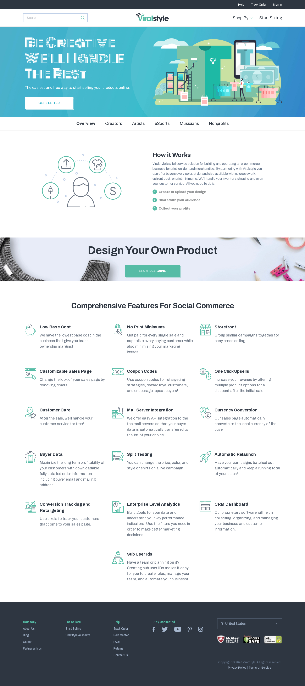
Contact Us (120, 655)
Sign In (277, 4)
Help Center (121, 635)
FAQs (116, 641)
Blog (26, 635)
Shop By (240, 18)
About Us (29, 628)
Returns (118, 648)
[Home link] (152, 17)
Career (27, 641)
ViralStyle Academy (78, 635)
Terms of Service (260, 667)
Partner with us (32, 648)
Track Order (258, 4)
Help (241, 4)
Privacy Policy (237, 667)
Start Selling (270, 18)
